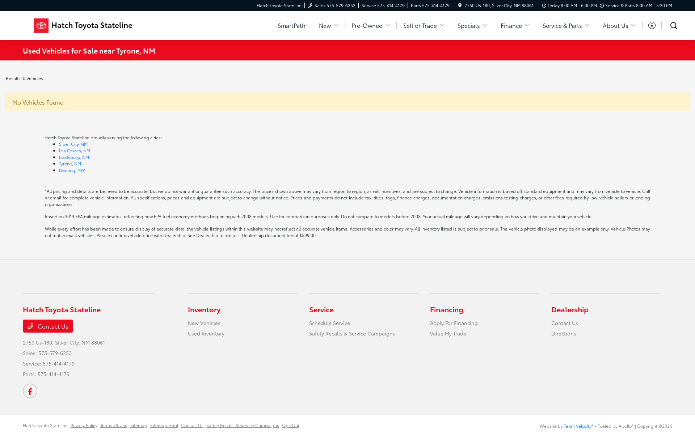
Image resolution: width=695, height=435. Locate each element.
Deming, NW (72, 170)
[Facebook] (30, 391)
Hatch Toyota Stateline (45, 425)
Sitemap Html (164, 425)
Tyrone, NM (70, 163)
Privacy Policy (84, 425)
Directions (563, 333)
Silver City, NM (73, 144)
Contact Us (52, 326)
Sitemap (138, 425)
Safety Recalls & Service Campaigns (352, 333)
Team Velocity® (579, 426)
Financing (446, 309)
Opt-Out (290, 425)
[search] (674, 26)
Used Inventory (206, 333)
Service (321, 309)
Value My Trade (448, 333)
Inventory (204, 309)
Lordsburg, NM (74, 157)
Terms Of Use (113, 425)
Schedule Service (329, 322)
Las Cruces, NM (74, 150)
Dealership (570, 309)
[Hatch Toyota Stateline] (85, 24)
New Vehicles (204, 322)
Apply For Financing (454, 322)
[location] (460, 5)
